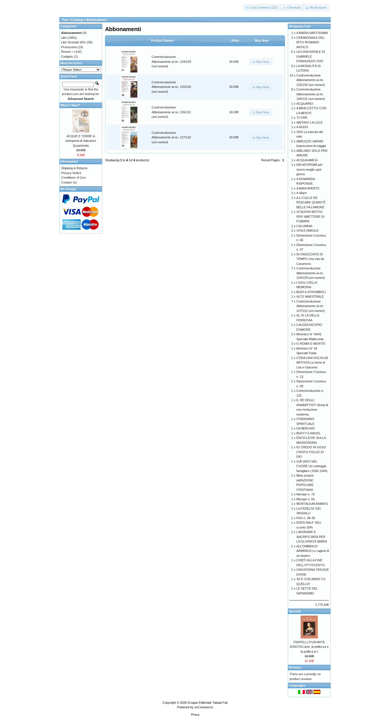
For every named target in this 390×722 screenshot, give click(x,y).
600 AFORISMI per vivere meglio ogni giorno (309, 169)
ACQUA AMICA (306, 160)
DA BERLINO (305, 428)
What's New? (70, 105)
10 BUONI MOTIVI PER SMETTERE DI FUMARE (310, 216)
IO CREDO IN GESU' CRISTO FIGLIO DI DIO (311, 451)
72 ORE (301, 117)
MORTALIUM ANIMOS (312, 503)
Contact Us (69, 182)
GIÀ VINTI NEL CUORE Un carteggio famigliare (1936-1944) (311, 466)
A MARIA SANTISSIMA (312, 33)
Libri (64, 37)
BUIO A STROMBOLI (311, 292)
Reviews (295, 667)
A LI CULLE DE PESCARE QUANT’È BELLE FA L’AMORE (310, 202)
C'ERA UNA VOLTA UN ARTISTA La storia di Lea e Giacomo (312, 362)
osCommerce (203, 707)
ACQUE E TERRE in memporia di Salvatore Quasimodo (80, 140)
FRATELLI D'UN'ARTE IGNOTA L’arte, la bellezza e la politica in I (309, 646)
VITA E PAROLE (307, 230)
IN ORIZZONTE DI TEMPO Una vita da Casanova (310, 259)
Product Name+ (162, 40)
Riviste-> (67, 51)
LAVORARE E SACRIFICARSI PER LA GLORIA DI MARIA (311, 536)
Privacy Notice (71, 173)
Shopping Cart (300, 26)
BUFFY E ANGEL (308, 433)
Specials (295, 611)
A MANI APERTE (307, 188)
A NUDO (302, 127)
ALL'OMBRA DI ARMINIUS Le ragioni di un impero (312, 550)
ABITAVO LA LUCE (309, 122)
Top (65, 19)
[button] (262, 7)
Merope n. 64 (305, 499)
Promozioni (69, 47)
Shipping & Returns (74, 168)
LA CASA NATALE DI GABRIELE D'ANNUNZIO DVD (310, 56)
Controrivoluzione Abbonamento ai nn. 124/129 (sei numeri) (171, 61)
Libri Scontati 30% (73, 42)
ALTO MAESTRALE (310, 296)
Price (235, 40)
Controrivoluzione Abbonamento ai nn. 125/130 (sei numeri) (171, 86)
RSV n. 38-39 (305, 518)
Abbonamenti (96, 19)
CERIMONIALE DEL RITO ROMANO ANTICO (310, 42)
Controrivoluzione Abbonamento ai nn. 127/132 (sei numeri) (171, 137)
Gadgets (67, 56)
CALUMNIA (304, 226)
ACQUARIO (304, 103)
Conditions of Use (73, 177)
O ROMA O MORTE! (310, 343)
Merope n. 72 (305, 494)
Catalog (77, 19)
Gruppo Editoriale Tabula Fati (208, 702)
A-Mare (301, 193)
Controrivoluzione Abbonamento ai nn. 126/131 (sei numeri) (171, 112)
